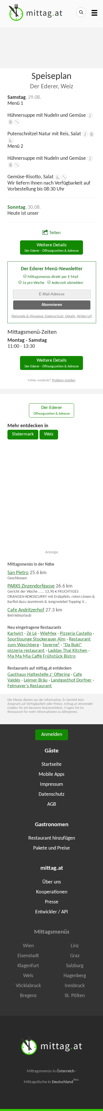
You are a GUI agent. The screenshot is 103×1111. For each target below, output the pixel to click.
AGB (51, 804)
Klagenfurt (28, 965)
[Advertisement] (51, 47)
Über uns (51, 882)
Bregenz (28, 995)
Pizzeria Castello (76, 633)
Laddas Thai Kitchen (67, 650)
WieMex (48, 633)
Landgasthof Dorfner (71, 680)
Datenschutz (51, 794)
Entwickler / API (51, 912)
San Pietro (18, 572)
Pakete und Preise (51, 848)
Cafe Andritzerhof (25, 610)
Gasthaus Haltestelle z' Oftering (38, 674)
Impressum (51, 784)
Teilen (55, 233)
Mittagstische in (51, 1082)
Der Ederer (51, 411)
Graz (75, 956)
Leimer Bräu (35, 680)
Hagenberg (75, 975)
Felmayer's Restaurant (29, 686)
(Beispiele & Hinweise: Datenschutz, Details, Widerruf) (51, 316)
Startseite (51, 764)
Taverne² (51, 645)
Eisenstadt (28, 956)
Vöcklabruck (28, 985)
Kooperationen (51, 892)
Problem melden (63, 380)
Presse (51, 902)
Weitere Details (52, 248)
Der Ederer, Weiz (51, 86)
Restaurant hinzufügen (51, 838)
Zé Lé (32, 633)
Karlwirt (15, 633)
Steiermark (23, 434)
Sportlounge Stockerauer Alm (36, 639)
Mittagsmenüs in (50, 1071)
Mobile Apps (51, 774)
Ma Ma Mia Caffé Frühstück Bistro (41, 656)
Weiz (49, 434)
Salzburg (74, 965)
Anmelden (51, 734)
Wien (28, 946)
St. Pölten (75, 995)
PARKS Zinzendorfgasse (31, 586)
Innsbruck (75, 985)
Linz (75, 946)
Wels (28, 975)
